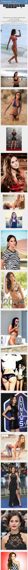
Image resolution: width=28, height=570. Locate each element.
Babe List (16, 6)
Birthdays (8, 7)
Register (26, 1)
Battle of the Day (5, 6)
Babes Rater (13, 3)
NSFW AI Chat (18, 3)
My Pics (14, 7)
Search (11, 6)
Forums (22, 6)
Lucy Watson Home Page (13, 19)
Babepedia (9, 3)
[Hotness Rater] (6, 2)
